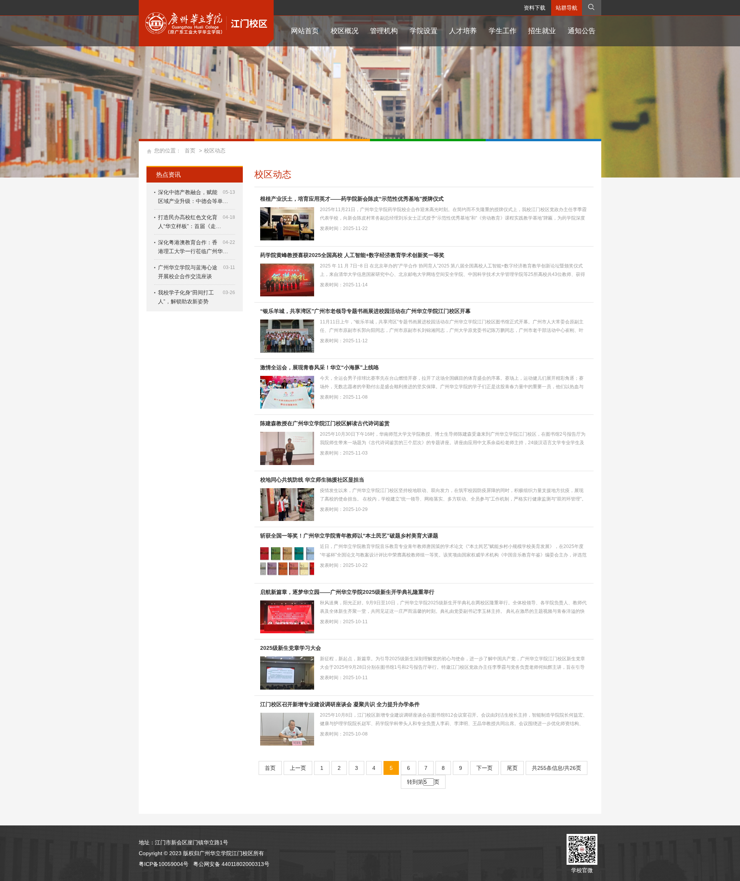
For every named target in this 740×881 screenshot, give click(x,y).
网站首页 (305, 31)
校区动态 (214, 150)
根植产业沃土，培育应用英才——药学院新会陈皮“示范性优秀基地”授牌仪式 (352, 199)
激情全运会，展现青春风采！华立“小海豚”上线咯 (319, 367)
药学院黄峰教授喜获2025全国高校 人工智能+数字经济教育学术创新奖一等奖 (352, 255)
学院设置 (423, 31)
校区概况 (344, 31)
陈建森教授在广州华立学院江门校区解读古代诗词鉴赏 (325, 423)
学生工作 (502, 31)
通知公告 (581, 31)
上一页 (298, 768)
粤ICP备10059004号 (163, 864)
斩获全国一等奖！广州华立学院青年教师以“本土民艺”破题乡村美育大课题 (349, 536)
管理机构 (384, 31)
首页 (190, 150)
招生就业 (542, 31)
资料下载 (534, 8)
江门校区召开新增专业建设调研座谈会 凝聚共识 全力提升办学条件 (340, 704)
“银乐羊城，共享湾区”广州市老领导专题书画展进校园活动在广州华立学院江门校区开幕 (365, 311)
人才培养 (463, 31)
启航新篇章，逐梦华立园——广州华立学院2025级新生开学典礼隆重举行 (347, 592)
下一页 (484, 768)
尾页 (512, 768)
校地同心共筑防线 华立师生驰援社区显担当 (312, 480)
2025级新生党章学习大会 (290, 648)
